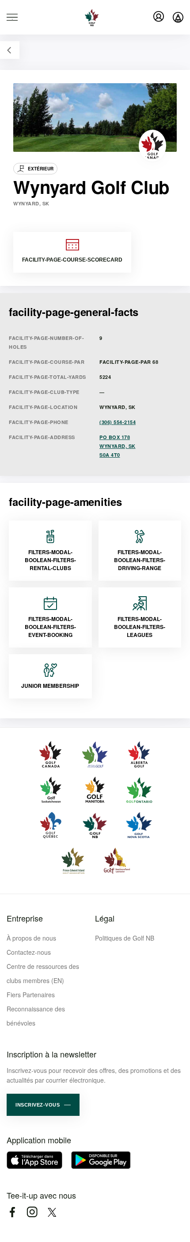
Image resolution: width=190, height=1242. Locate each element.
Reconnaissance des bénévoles (36, 1015)
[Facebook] (12, 1212)
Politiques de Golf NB (124, 937)
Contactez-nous (29, 952)
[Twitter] (51, 1212)
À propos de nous (31, 937)
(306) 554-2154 (117, 422)
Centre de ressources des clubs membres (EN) (43, 973)
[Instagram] (32, 1212)
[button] (43, 1105)
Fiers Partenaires (31, 994)
